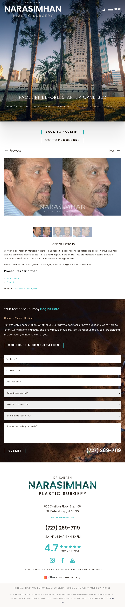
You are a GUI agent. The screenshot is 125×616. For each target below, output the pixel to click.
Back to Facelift (62, 132)
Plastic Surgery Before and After (33, 107)
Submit (15, 450)
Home (10, 107)
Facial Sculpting (62, 107)
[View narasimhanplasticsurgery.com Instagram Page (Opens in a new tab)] (52, 562)
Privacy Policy (36, 588)
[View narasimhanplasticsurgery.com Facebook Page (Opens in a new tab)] (62, 562)
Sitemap (19, 588)
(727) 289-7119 (103, 451)
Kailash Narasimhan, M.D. (25, 288)
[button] (110, 9)
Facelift (77, 107)
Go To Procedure (62, 140)
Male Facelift (13, 278)
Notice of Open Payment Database (89, 588)
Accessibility (56, 588)
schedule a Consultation (34, 345)
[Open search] (103, 9)
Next (112, 151)
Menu (117, 9)
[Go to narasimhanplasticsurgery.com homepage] (33, 9)
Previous (15, 151)
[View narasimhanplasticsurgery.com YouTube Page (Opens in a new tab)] (72, 562)
